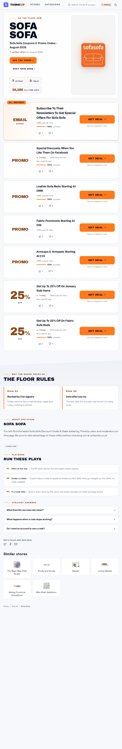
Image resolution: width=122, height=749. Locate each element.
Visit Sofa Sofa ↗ (24, 69)
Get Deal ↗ (97, 119)
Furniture (11, 446)
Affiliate (107, 5)
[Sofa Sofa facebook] (10, 544)
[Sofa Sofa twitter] (5, 544)
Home (6, 606)
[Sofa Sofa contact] (15, 544)
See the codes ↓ (23, 60)
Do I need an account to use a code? (61, 528)
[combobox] (82, 4)
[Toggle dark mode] (115, 4)
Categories (52, 5)
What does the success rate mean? (61, 510)
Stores (35, 5)
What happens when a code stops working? (61, 519)
